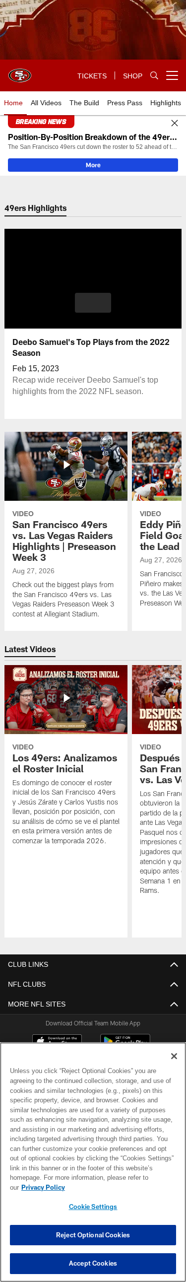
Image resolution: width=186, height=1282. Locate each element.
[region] (93, 1167)
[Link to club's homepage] (20, 71)
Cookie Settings (93, 1207)
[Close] (174, 124)
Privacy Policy (119, 1187)
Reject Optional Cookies (93, 1235)
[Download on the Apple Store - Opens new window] (57, 1042)
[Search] (154, 75)
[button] (93, 303)
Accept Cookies (93, 1263)
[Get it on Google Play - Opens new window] (125, 1046)
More (93, 164)
